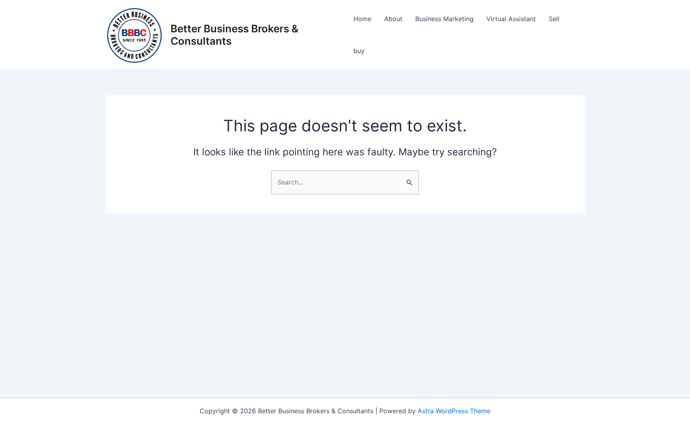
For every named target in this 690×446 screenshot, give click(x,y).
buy (359, 51)
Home (362, 19)
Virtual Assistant (511, 19)
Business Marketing (444, 19)
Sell (554, 19)
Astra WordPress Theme (454, 411)
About (393, 19)
